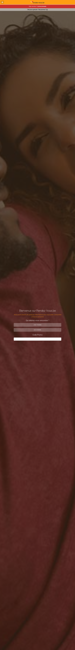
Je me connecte (41, 6)
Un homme (37, 330)
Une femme (38, 325)
